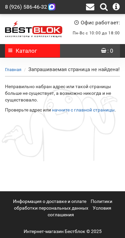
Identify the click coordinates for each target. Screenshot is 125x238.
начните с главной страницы (83, 109)
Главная (13, 69)
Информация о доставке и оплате (49, 201)
